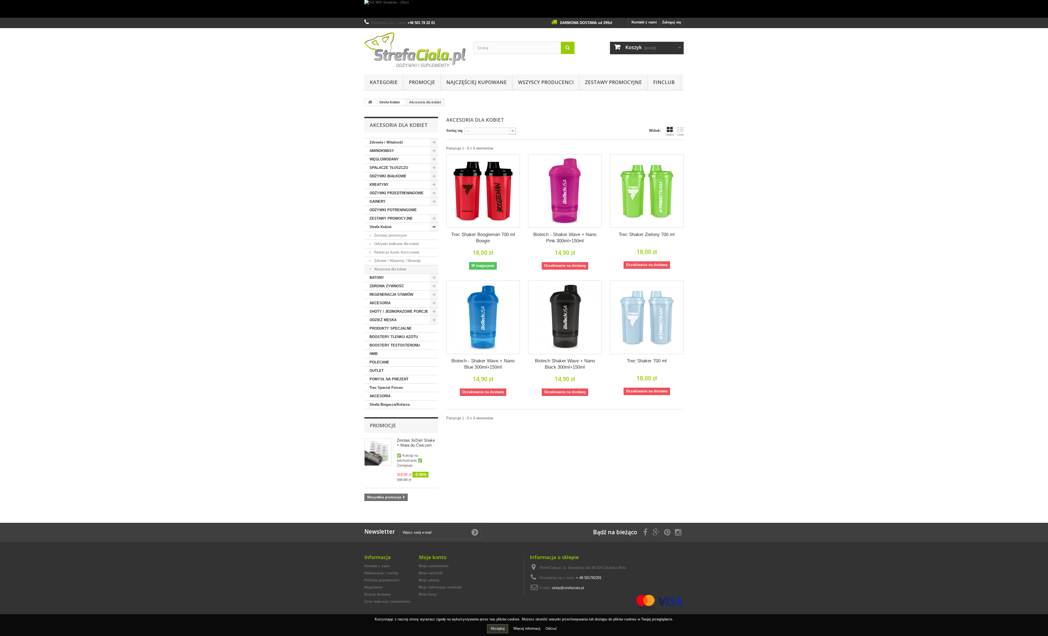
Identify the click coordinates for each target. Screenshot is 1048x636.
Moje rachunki (431, 573)
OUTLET (377, 371)
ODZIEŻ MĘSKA (383, 320)
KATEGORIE (384, 82)
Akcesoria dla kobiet (389, 269)
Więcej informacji (527, 628)
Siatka (670, 134)
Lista (680, 134)
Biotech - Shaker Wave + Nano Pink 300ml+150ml (564, 237)
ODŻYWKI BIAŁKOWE (388, 176)
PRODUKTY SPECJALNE (391, 328)
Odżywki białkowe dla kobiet (396, 244)
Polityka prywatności (382, 580)
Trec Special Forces (386, 388)
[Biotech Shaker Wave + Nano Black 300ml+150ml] (565, 317)
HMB (373, 354)
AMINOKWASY (382, 151)
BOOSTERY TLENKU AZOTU (394, 337)
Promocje (383, 425)
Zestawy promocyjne (390, 235)
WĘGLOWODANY (384, 159)
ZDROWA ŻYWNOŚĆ (387, 286)
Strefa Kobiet (380, 227)
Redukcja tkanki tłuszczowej (396, 252)
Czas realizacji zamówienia (387, 601)
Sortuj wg (454, 131)
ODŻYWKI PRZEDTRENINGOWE (397, 193)
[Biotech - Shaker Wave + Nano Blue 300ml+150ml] (483, 317)
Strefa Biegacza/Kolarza (390, 404)
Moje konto (432, 557)
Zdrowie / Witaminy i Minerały (397, 261)
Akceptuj (498, 628)
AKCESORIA (380, 303)
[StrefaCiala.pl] (414, 50)
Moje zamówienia (433, 566)
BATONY (377, 278)
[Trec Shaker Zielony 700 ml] (647, 191)
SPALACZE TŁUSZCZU (389, 168)
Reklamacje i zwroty (381, 573)
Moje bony (428, 594)
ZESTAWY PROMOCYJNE (613, 82)
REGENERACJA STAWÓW (391, 294)
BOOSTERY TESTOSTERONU (395, 345)
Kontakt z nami (644, 22)
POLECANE (379, 362)
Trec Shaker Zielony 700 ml (647, 234)
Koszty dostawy (377, 594)
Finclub (664, 82)
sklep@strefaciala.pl (568, 588)
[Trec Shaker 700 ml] (647, 317)
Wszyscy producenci (546, 82)
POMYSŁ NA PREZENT (389, 379)
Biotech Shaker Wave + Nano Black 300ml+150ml (565, 364)
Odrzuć (551, 628)
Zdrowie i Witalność (386, 142)
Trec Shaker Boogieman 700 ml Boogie (483, 237)
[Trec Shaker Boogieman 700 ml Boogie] (483, 191)
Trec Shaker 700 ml (647, 360)
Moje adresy (429, 580)
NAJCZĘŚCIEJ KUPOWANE (476, 82)
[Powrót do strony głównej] (370, 102)
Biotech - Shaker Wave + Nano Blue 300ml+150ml (482, 364)
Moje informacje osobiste (440, 587)
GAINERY (378, 201)
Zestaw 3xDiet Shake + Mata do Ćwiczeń (416, 442)
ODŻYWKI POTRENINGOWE (393, 210)
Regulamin (373, 587)
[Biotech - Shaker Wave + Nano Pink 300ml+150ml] (565, 191)
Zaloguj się (671, 22)
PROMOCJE (422, 82)
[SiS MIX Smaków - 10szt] (524, 9)
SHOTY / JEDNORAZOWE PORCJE (399, 311)
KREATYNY (379, 185)
